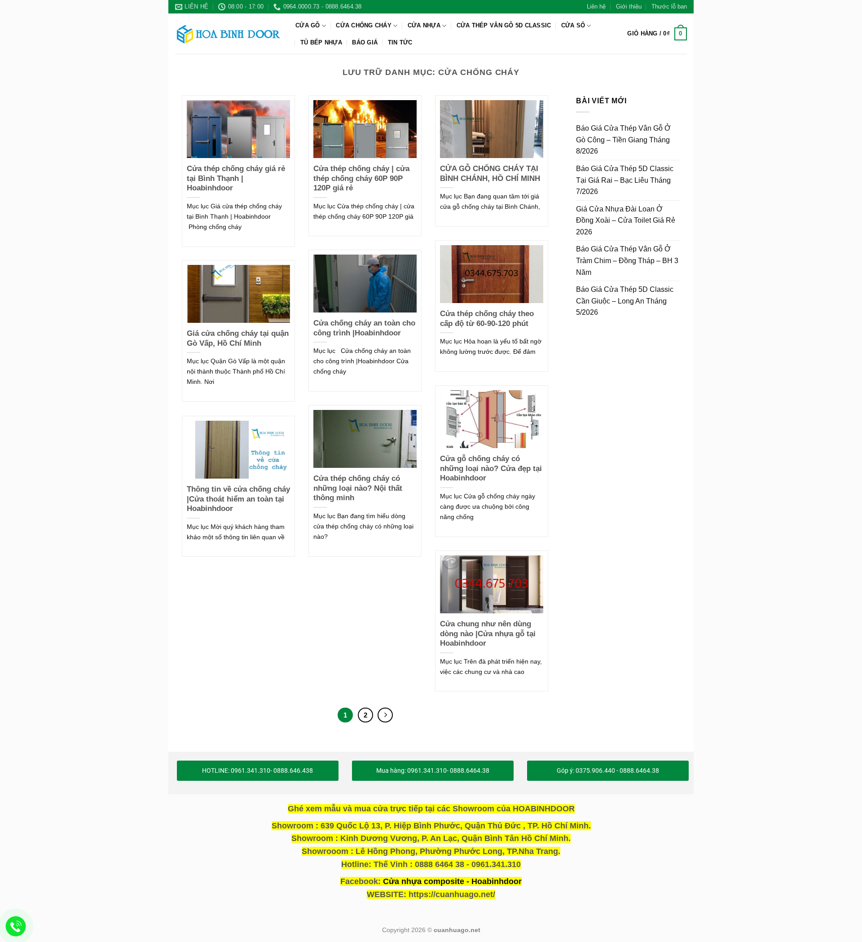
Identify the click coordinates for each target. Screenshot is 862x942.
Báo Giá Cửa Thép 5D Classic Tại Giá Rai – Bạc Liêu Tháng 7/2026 (624, 180)
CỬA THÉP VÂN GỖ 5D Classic (504, 25)
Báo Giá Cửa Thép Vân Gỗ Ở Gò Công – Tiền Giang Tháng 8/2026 (623, 139)
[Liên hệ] (16, 926)
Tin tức (400, 42)
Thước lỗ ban (669, 6)
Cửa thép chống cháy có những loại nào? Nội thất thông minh (357, 488)
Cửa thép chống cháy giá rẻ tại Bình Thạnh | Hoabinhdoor (236, 178)
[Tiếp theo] (385, 715)
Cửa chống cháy (363, 25)
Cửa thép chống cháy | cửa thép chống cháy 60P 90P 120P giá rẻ (361, 178)
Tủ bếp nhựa (321, 42)
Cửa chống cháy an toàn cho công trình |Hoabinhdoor (364, 328)
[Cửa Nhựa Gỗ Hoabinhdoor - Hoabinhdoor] (228, 33)
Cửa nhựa (424, 25)
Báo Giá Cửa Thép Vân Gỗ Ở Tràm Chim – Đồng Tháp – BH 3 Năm (627, 260)
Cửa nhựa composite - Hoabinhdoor (452, 881)
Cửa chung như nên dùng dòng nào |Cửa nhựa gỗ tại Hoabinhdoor (488, 633)
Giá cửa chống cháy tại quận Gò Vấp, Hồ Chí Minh (238, 338)
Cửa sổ (573, 25)
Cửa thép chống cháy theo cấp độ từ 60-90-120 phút (487, 318)
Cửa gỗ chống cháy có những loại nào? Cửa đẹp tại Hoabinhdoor (491, 468)
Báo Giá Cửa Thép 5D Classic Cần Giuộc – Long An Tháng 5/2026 (624, 301)
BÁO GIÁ (365, 42)
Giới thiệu (629, 6)
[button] (657, 34)
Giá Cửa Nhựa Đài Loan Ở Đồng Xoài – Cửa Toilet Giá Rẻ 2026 (625, 220)
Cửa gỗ (307, 25)
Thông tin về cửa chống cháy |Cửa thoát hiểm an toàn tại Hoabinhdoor (238, 499)
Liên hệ (596, 6)
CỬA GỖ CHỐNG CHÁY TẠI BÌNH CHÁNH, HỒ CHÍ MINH (490, 173)
